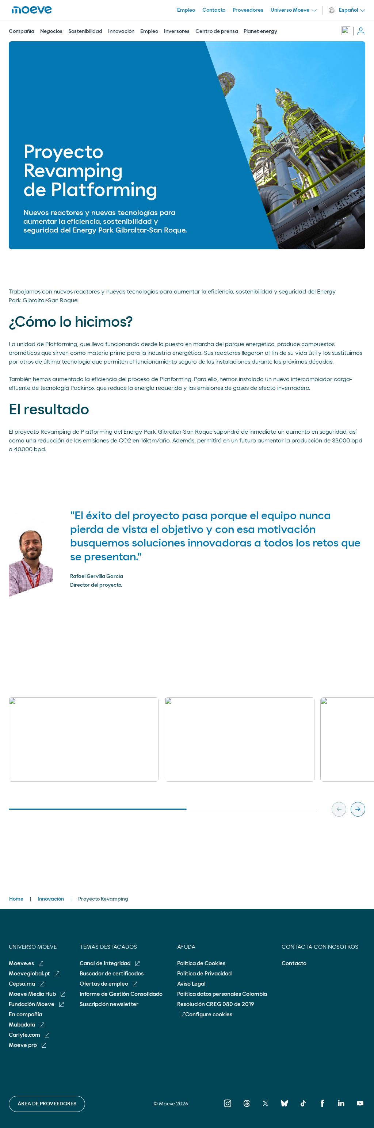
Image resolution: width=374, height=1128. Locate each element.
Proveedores (248, 10)
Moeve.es (22, 963)
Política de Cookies (201, 963)
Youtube (360, 1108)
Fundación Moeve (32, 1004)
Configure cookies (208, 1014)
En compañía (25, 1014)
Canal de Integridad (105, 963)
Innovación (121, 31)
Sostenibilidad (85, 31)
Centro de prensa (216, 31)
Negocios (51, 31)
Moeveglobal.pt (30, 974)
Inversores (177, 31)
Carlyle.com (25, 1035)
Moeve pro (23, 1045)
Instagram (227, 1108)
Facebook (322, 1108)
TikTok (303, 1108)
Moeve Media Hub (33, 994)
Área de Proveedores (47, 1103)
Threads (246, 1108)
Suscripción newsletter (109, 1004)
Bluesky (284, 1108)
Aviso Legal (191, 984)
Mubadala (22, 1025)
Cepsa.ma (22, 984)
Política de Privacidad (204, 974)
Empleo (149, 31)
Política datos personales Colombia (222, 994)
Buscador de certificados (112, 974)
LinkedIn (341, 1108)
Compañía (21, 31)
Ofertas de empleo (104, 984)
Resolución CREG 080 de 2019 (215, 1004)
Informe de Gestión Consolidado (121, 994)
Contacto (213, 10)
